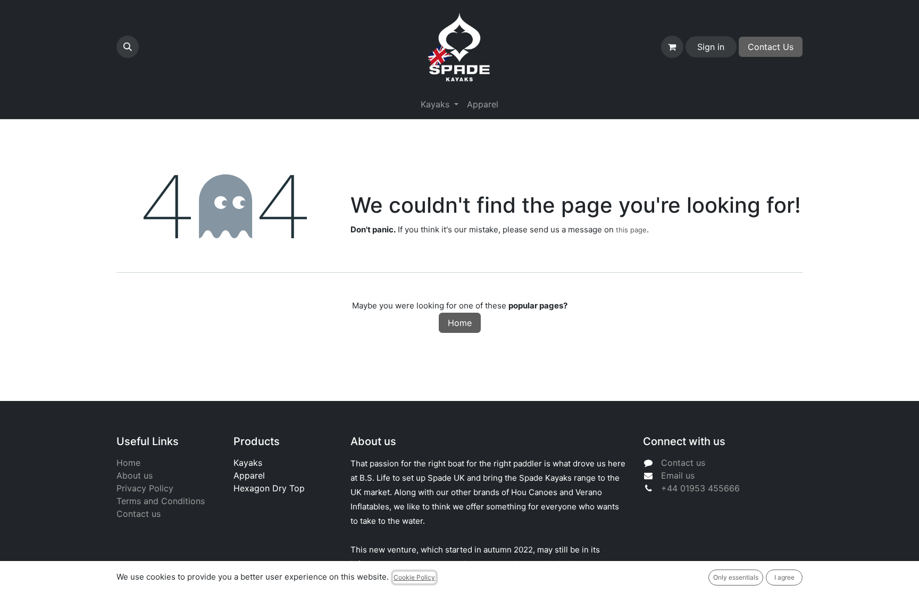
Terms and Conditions (160, 501)
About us (134, 475)
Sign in (710, 46)
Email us (678, 475)
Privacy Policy (144, 488)
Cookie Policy (414, 577)
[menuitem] (483, 104)
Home (460, 322)
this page (631, 229)
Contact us (138, 513)
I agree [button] (784, 577)
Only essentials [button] (735, 577)
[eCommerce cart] (672, 47)
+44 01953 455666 (700, 488)
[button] (127, 47)
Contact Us (770, 46)
